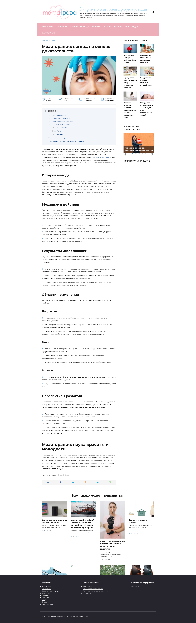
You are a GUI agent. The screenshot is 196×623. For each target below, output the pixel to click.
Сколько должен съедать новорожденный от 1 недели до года (130, 110)
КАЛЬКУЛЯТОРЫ (48, 33)
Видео (44, 602)
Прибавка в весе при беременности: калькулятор (139, 149)
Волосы (60, 134)
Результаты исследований (63, 122)
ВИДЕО (135, 26)
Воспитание (46, 586)
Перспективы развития (62, 138)
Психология (46, 589)
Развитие (45, 598)
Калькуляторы (47, 604)
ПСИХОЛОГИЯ (61, 26)
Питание (45, 595)
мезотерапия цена (101, 157)
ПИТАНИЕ (107, 26)
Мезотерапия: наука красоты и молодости (66, 141)
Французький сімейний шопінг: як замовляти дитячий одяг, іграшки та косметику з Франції (82, 524)
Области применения (61, 124)
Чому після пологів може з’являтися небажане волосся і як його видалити (112, 545)
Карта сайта (87, 586)
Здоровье (46, 593)
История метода (59, 116)
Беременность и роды (51, 591)
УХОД (127, 26)
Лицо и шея (62, 127)
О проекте (87, 593)
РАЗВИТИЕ (118, 26)
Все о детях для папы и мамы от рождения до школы (113, 9)
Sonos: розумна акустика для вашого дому (54, 521)
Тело (59, 131)
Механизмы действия (61, 119)
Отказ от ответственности (93, 589)
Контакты (135, 586)
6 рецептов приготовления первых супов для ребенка (130, 83)
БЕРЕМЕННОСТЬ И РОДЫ (79, 26)
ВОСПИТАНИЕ (47, 26)
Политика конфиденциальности (95, 591)
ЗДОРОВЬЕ (96, 26)
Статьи (47, 90)
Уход (44, 600)
